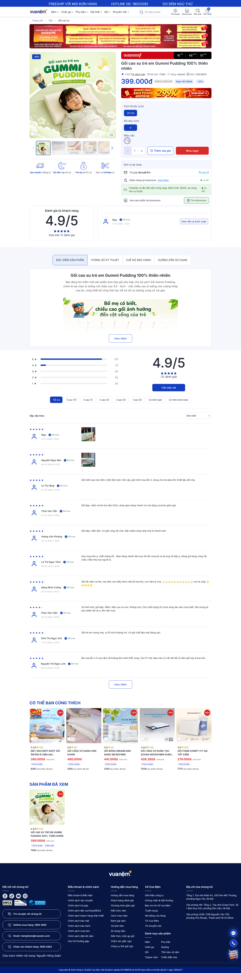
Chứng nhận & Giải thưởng (159, 900)
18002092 (140, 4)
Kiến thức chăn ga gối (122, 936)
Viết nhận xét (168, 387)
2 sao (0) (121, 399)
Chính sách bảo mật (78, 920)
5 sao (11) (72, 399)
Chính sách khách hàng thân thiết (86, 915)
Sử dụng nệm (118, 931)
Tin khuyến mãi (153, 925)
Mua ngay (192, 150)
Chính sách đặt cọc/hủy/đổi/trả (84, 910)
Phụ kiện (81, 11)
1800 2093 (46, 946)
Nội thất (95, 11)
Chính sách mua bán (79, 931)
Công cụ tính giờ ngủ (122, 946)
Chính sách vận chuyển (80, 900)
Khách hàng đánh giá (122, 900)
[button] (112, 148)
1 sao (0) (137, 399)
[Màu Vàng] (127, 140)
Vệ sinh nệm (117, 925)
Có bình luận (155, 399)
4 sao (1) (88, 399)
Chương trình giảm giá (123, 905)
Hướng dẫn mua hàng (122, 895)
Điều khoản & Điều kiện (80, 895)
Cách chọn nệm (119, 915)
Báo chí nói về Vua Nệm (158, 905)
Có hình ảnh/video (178, 399)
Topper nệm (151, 957)
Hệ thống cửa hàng (155, 915)
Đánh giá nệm (118, 920)
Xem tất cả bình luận (194, 221)
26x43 (130, 113)
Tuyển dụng (151, 910)
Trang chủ (37, 20)
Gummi (181, 74)
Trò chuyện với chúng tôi (27, 913)
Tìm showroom (198, 200)
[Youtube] (18, 895)
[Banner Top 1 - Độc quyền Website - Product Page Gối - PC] (120, 36)
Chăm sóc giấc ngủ (121, 941)
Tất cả (56, 399)
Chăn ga (66, 11)
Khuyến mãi (120, 11)
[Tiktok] (11, 895)
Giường (165, 947)
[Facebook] (5, 895)
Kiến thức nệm (118, 910)
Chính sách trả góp (78, 905)
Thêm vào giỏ (162, 150)
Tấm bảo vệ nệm (170, 952)
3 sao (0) (104, 399)
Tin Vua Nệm (152, 920)
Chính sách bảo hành (79, 925)
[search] (141, 12)
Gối (106, 11)
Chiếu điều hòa (169, 957)
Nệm (54, 11)
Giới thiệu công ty (154, 895)
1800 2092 (41, 924)
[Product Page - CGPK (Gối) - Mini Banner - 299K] (166, 93)
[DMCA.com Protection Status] (7, 902)
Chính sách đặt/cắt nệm (80, 936)
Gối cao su (63, 20)
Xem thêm (163, 180)
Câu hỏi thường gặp (78, 941)
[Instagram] (25, 895)
